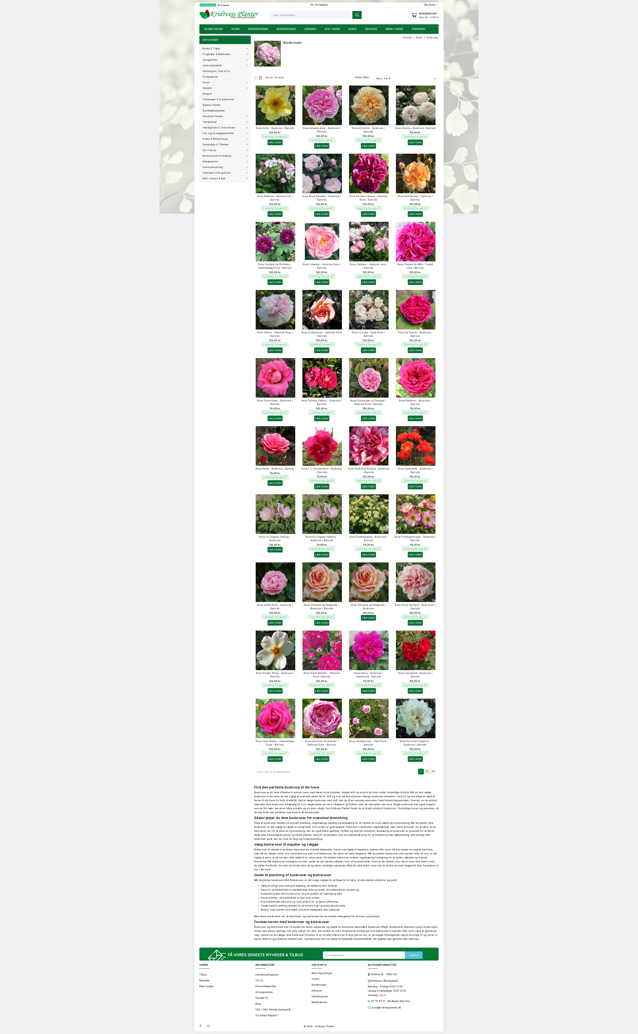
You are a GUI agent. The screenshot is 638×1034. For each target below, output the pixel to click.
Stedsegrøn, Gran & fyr (216, 71)
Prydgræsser (210, 76)
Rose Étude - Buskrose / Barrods (275, 468)
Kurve (353, 29)
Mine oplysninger (322, 973)
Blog (258, 1003)
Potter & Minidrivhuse (215, 138)
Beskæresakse (286, 29)
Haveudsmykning (213, 167)
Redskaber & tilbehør (216, 144)
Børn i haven (394, 29)
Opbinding (419, 29)
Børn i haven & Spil (214, 178)
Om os (259, 980)
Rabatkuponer (320, 996)
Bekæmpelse (210, 161)
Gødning (310, 29)
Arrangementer (264, 992)
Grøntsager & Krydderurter (218, 99)
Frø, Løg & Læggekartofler (218, 133)
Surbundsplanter (212, 65)
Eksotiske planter (213, 116)
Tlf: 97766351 (319, 4)
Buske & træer (211, 48)
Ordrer (315, 979)
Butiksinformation (382, 965)
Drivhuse (371, 29)
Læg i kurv (275, 142)
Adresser (317, 990)
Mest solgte (206, 986)
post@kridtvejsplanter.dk (386, 1007)
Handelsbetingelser (267, 974)
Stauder (207, 88)
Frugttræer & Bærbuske (216, 54)
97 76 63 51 (377, 1001)
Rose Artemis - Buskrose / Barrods (415, 128)
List (261, 78)
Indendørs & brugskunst (217, 172)
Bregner (207, 93)
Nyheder (204, 980)
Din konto (319, 965)
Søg (357, 15)
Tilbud (203, 974)
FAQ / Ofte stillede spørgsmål (273, 1009)
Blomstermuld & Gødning (217, 155)
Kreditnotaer (319, 984)
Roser (235, 29)
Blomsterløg (213, 29)
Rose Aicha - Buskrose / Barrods (275, 128)
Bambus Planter (212, 105)
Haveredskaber (258, 29)
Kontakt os (262, 997)
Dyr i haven (332, 29)
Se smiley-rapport (266, 1015)
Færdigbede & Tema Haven (219, 127)
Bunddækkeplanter (214, 110)
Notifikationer (319, 1002)
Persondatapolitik (266, 986)
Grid (256, 78)
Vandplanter (210, 121)
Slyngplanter (210, 59)
